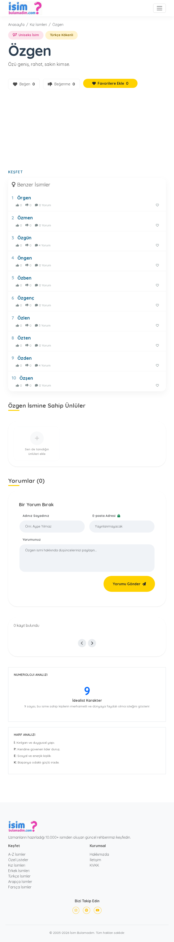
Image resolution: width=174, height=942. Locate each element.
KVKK (94, 865)
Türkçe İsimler (19, 876)
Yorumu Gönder (126, 584)
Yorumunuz (32, 540)
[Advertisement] (87, 132)
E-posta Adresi (104, 516)
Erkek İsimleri (18, 870)
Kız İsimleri (38, 24)
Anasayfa (16, 24)
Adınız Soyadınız (36, 516)
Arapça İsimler (20, 881)
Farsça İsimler (19, 887)
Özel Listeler (18, 860)
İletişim (95, 860)
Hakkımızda (99, 854)
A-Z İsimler (17, 854)
